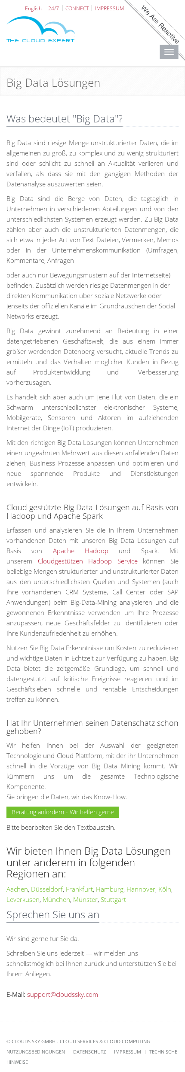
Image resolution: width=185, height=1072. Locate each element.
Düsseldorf (47, 889)
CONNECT (77, 8)
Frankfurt (79, 889)
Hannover (140, 889)
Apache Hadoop (80, 550)
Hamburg (109, 889)
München (56, 899)
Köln (164, 889)
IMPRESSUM (109, 8)
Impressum (127, 1051)
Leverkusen (23, 899)
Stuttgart (113, 899)
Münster (85, 899)
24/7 (53, 8)
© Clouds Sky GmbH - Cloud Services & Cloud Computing (78, 1041)
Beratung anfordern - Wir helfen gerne (63, 812)
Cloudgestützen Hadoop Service (88, 561)
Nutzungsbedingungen (35, 1051)
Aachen (17, 889)
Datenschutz (89, 1051)
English (33, 8)
